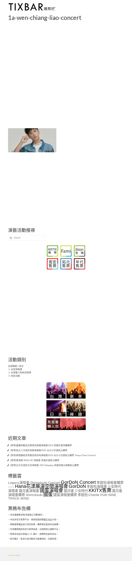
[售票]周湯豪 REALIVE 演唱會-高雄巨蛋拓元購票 (34, 460)
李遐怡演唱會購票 (109, 483)
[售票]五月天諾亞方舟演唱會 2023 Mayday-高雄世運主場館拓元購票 (44, 465)
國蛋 (48, 494)
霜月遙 (69, 491)
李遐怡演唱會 (97, 487)
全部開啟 (12, 366)
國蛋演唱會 (51, 490)
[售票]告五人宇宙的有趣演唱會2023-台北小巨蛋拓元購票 (38, 450)
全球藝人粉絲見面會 (21, 372)
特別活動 (15, 376)
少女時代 (81, 491)
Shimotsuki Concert (45, 483)
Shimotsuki (34, 495)
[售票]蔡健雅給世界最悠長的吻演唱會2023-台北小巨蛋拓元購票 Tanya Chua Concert (53, 455)
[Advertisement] (66, 45)
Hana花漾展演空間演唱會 (41, 486)
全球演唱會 (16, 369)
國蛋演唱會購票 (65, 495)
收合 (21, 366)
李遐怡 (83, 495)
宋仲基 (11, 487)
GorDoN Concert (78, 482)
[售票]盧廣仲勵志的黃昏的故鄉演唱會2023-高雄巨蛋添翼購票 (41, 445)
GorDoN (77, 486)
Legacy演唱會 (18, 483)
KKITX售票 (100, 490)
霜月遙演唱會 (29, 491)
